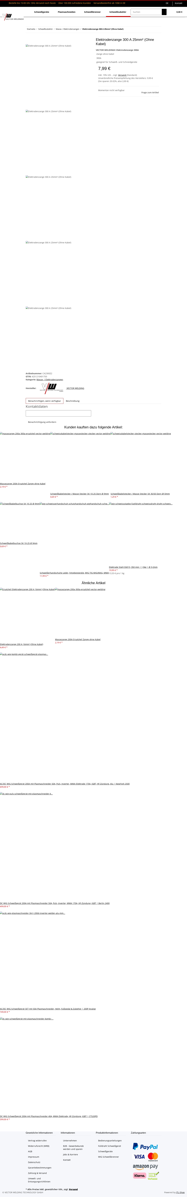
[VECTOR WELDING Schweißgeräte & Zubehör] (13, 17)
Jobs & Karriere (70, 1154)
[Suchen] (164, 12)
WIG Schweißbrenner (108, 1156)
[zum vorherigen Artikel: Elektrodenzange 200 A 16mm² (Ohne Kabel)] (131, 29)
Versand (122, 75)
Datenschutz (34, 1162)
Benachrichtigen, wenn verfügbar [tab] (44, 401)
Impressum (33, 1156)
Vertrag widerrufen (37, 1140)
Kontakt (178, 3)
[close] (28, 41)
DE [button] (167, 3)
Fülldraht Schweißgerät (109, 1146)
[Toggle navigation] (6, 9)
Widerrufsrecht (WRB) (38, 1146)
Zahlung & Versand (37, 1173)
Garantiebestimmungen (39, 1167)
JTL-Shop (180, 1192)
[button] (171, 12)
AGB (30, 1151)
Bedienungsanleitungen (110, 1140)
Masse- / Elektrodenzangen (50, 379)
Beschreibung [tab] (72, 401)
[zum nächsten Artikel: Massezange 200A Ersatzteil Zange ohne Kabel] (125, 29)
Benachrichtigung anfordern (42, 422)
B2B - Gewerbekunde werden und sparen (73, 1147)
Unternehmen (70, 1140)
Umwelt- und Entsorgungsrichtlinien (39, 1180)
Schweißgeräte (105, 1151)
